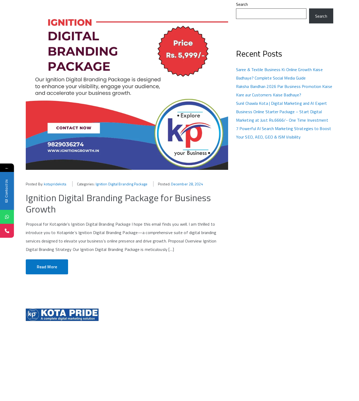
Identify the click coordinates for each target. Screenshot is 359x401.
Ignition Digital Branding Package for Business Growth (118, 203)
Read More (47, 267)
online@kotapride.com (200, 352)
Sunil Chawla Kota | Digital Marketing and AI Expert (281, 103)
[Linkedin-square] (274, 329)
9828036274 (192, 336)
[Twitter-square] (270, 329)
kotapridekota (55, 184)
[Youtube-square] (278, 329)
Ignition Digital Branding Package (121, 184)
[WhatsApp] (7, 217)
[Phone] (7, 231)
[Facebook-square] (262, 329)
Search (242, 4)
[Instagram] (266, 329)
